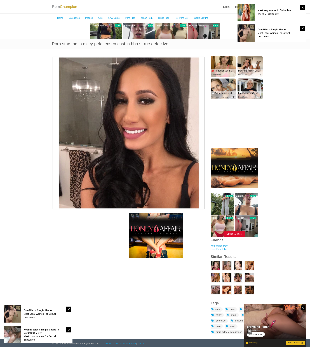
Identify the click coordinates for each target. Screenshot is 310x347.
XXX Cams (114, 18)
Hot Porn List (181, 18)
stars (233, 315)
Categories (74, 18)
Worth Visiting (201, 18)
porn (217, 326)
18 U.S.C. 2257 (110, 343)
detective (220, 320)
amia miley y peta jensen (228, 332)
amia (217, 309)
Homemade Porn (219, 245)
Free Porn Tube (219, 249)
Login (226, 6)
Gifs (100, 18)
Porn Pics (130, 18)
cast (232, 326)
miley (218, 315)
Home (60, 18)
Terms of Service (128, 343)
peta (231, 309)
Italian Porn (146, 18)
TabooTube (163, 18)
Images (89, 18)
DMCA (140, 343)
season (238, 320)
